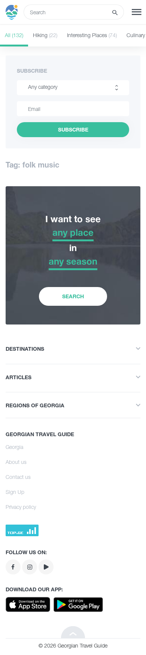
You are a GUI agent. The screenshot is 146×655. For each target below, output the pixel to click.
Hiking (45, 35)
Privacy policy (21, 507)
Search (73, 296)
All (14, 35)
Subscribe (32, 70)
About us (16, 462)
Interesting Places (92, 35)
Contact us (18, 477)
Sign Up (15, 492)
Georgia (14, 447)
